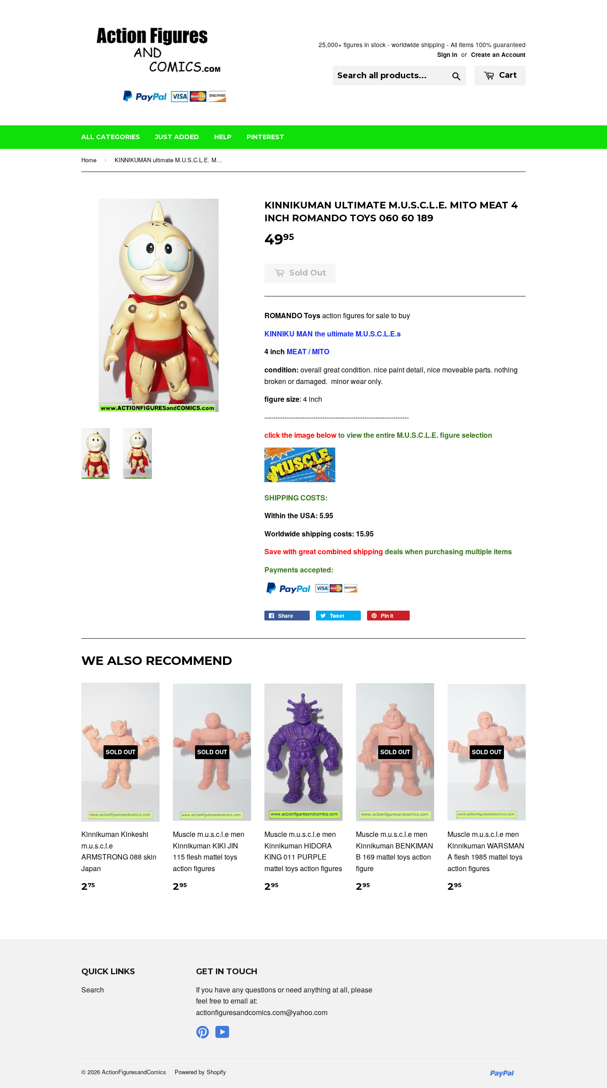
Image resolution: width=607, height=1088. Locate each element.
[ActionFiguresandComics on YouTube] (222, 1034)
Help (223, 137)
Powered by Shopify (200, 1072)
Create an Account (498, 54)
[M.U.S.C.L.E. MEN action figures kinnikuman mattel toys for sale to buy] (299, 479)
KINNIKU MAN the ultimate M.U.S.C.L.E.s (332, 333)
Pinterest (265, 137)
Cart (507, 75)
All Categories (110, 137)
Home (88, 160)
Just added (177, 137)
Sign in (447, 54)
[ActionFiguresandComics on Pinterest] (202, 1034)
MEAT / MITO (309, 351)
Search (92, 989)
